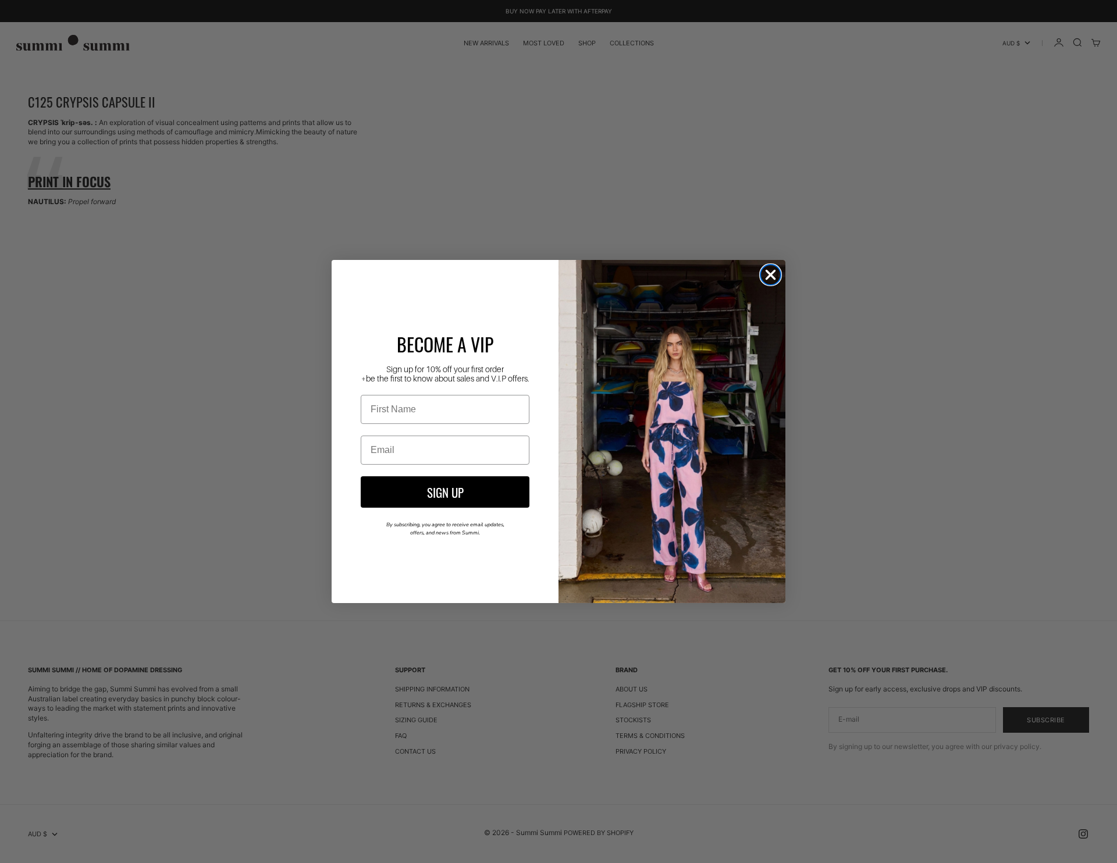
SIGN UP (445, 491)
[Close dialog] (770, 275)
